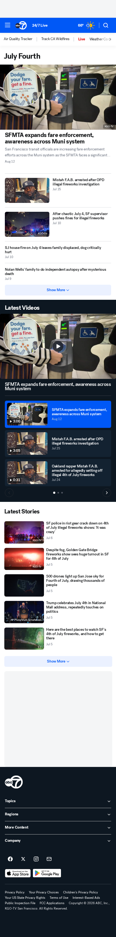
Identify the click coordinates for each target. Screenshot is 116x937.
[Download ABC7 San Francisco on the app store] (18, 873)
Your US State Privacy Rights (25, 897)
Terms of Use (59, 897)
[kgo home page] (14, 782)
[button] (7, 25)
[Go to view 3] (62, 493)
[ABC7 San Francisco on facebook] (10, 859)
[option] (22, 39)
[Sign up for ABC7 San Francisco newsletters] (49, 859)
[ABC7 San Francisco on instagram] (36, 859)
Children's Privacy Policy (80, 892)
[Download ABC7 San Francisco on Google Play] (47, 873)
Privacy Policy (15, 892)
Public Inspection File (20, 903)
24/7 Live (39, 25)
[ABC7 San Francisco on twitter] (23, 859)
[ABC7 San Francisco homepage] (21, 25)
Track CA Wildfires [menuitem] (55, 39)
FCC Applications (52, 903)
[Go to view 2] (58, 493)
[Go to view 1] (54, 493)
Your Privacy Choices (44, 892)
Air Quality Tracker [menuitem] (18, 39)
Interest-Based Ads (86, 897)
